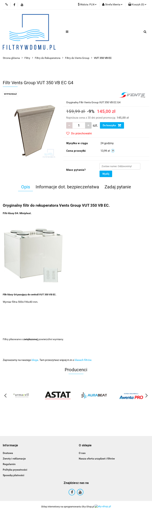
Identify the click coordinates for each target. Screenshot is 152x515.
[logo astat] (57, 395)
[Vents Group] (132, 94)
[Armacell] (21, 395)
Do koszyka (109, 125)
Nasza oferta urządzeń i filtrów (97, 458)
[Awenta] (131, 395)
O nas (82, 453)
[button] (10, 445)
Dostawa (8, 453)
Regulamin (9, 464)
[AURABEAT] (94, 395)
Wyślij (105, 173)
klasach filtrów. (83, 359)
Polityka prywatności (15, 469)
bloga (35, 359)
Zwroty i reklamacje (14, 458)
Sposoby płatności (13, 475)
